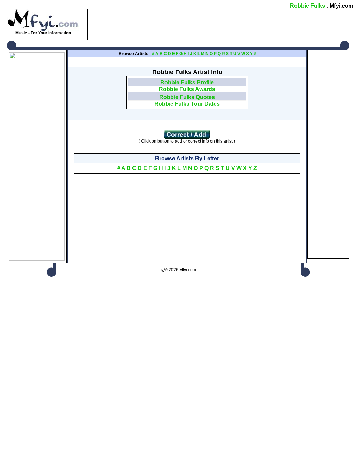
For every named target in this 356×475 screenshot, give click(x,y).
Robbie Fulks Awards (187, 89)
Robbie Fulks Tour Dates (187, 104)
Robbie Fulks (307, 6)
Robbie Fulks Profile (187, 83)
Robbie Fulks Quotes (187, 97)
